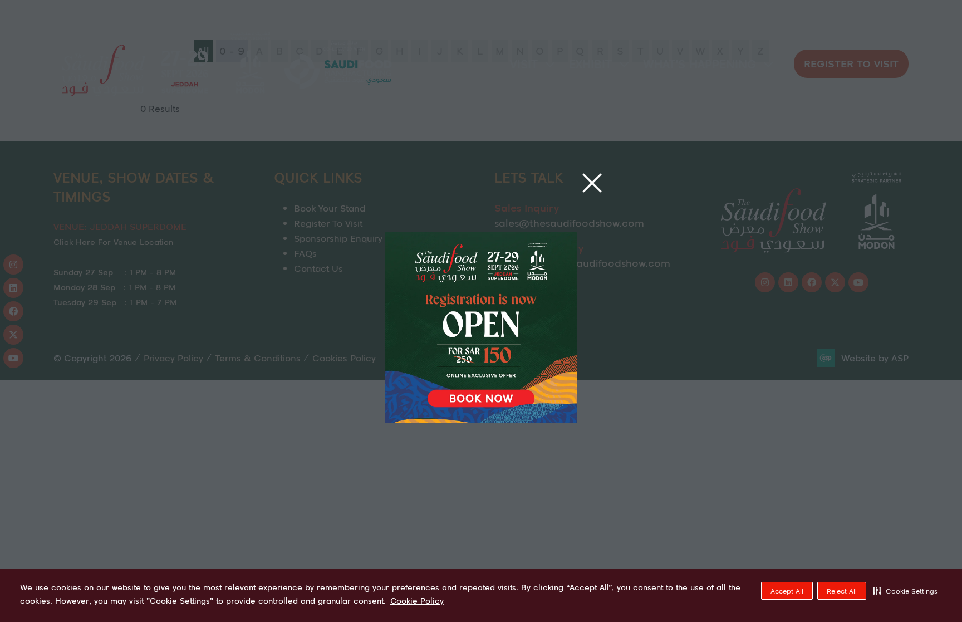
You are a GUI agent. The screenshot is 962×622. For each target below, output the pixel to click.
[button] (905, 591)
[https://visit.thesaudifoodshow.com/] (481, 419)
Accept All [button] (786, 591)
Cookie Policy (417, 601)
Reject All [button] (842, 591)
